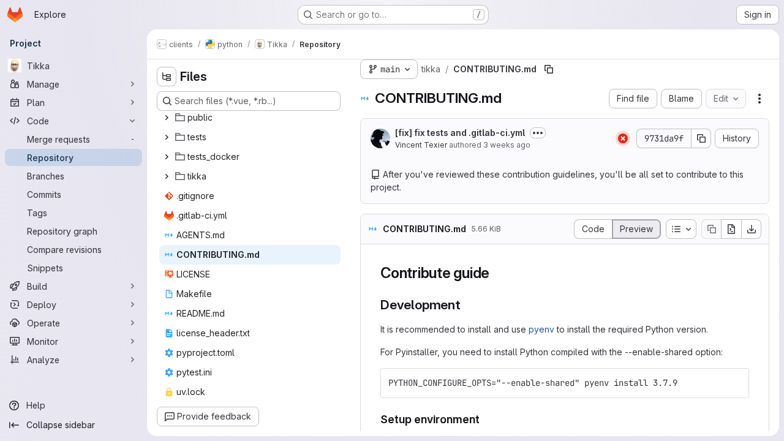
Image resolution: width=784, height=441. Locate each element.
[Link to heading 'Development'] (468, 304)
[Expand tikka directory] (166, 176)
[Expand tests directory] (166, 137)
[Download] (751, 229)
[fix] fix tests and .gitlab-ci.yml (460, 132)
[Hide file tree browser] (166, 76)
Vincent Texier (421, 144)
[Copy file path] (549, 69)
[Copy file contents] (711, 229)
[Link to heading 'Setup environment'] (486, 419)
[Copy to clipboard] (734, 383)
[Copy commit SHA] (701, 138)
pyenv (541, 329)
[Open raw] (731, 229)
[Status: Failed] (623, 138)
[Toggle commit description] (538, 132)
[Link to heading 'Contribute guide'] (497, 273)
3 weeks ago (506, 144)
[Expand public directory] (166, 117)
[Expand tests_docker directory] (166, 156)
